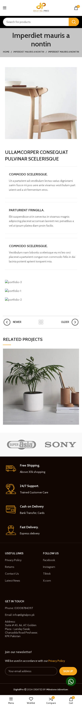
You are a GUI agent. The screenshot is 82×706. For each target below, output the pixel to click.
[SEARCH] (74, 22)
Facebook (49, 560)
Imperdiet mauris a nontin (28, 51)
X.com (47, 580)
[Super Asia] (21, 445)
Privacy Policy (13, 560)
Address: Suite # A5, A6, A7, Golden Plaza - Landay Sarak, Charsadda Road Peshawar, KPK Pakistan (21, 629)
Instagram (49, 567)
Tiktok (47, 573)
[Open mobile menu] (4, 8)
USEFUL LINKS (14, 553)
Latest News (12, 580)
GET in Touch (14, 601)
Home (6, 51)
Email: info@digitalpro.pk (19, 615)
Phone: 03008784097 (19, 608)
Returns (9, 567)
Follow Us (51, 553)
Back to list (41, 322)
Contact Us (12, 573)
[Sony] (60, 444)
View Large (76, 352)
